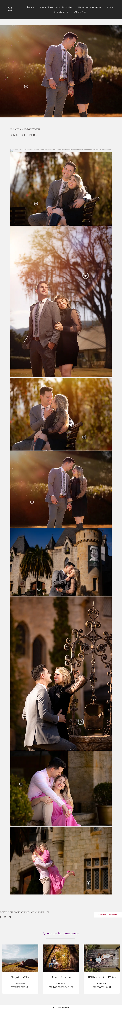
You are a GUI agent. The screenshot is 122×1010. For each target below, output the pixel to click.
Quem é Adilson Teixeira (56, 7)
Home (30, 7)
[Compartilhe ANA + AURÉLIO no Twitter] (5, 917)
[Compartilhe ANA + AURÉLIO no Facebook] (0, 917)
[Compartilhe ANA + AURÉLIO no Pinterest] (10, 917)
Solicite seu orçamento (107, 914)
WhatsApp (80, 12)
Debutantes (61, 12)
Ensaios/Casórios (89, 7)
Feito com (61, 1007)
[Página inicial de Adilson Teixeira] (14, 9)
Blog (110, 7)
